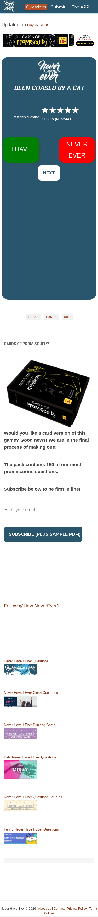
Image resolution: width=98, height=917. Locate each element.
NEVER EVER (77, 150)
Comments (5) (49, 302)
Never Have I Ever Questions (26, 661)
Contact (59, 908)
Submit (58, 6)
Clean (33, 317)
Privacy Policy (77, 908)
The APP (80, 6)
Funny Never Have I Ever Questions (31, 829)
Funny (51, 317)
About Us (44, 908)
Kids (67, 317)
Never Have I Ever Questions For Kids (33, 797)
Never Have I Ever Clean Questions (31, 693)
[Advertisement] (49, 230)
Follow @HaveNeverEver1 (31, 605)
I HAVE (21, 149)
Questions (36, 6)
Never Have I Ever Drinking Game (29, 725)
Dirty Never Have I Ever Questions (30, 757)
